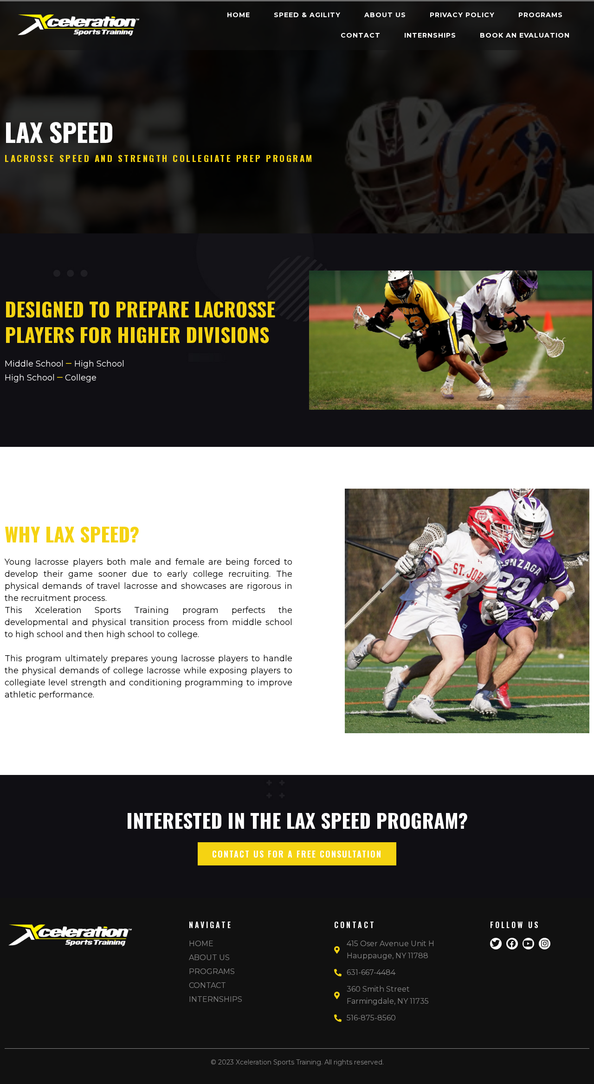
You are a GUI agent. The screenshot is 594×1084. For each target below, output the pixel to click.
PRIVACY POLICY (462, 15)
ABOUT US (385, 15)
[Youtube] (528, 943)
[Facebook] (512, 943)
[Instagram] (544, 943)
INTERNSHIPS (430, 35)
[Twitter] (496, 943)
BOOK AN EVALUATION (525, 35)
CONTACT (361, 35)
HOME (238, 15)
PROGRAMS (540, 15)
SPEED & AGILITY (307, 15)
